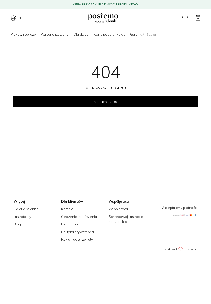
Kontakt (67, 209)
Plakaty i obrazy (23, 34)
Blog (17, 224)
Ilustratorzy (22, 217)
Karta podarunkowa (109, 34)
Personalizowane (55, 34)
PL (20, 18)
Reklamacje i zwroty (77, 239)
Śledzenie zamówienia (79, 217)
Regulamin (69, 224)
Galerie (136, 34)
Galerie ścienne (26, 209)
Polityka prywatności (77, 232)
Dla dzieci (81, 34)
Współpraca (118, 209)
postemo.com (105, 102)
